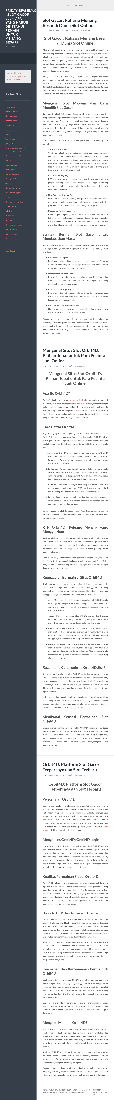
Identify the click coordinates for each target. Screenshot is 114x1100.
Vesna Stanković (70, 31)
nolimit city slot (11, 234)
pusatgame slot (11, 165)
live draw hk (9, 125)
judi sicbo (8, 211)
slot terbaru (64, 57)
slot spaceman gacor (12, 188)
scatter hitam (10, 130)
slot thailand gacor (12, 174)
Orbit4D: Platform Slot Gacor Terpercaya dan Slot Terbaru (71, 767)
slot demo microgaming (13, 193)
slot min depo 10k (11, 229)
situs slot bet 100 (11, 111)
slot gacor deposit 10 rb (14, 156)
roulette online (10, 206)
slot (6, 239)
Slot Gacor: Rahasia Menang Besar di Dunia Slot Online (70, 23)
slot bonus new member (14, 225)
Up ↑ (95, 1095)
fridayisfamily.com (15, 76)
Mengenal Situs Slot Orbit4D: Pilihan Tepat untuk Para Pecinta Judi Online (74, 355)
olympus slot (10, 183)
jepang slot (9, 134)
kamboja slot (10, 251)
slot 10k (8, 160)
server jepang (10, 170)
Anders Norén (99, 1092)
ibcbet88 (8, 197)
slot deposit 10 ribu (12, 179)
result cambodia (11, 121)
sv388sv (8, 220)
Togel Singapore (11, 139)
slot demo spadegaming (14, 202)
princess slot (10, 216)
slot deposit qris (11, 116)
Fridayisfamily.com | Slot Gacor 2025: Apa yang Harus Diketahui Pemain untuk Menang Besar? (23, 26)
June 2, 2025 (48, 366)
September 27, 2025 (51, 31)
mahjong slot (10, 107)
